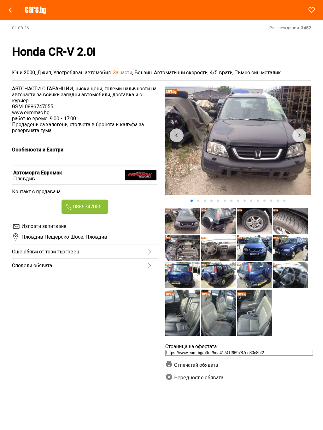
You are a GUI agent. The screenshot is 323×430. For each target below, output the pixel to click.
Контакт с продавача (36, 192)
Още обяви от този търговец (45, 252)
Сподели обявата (32, 266)
